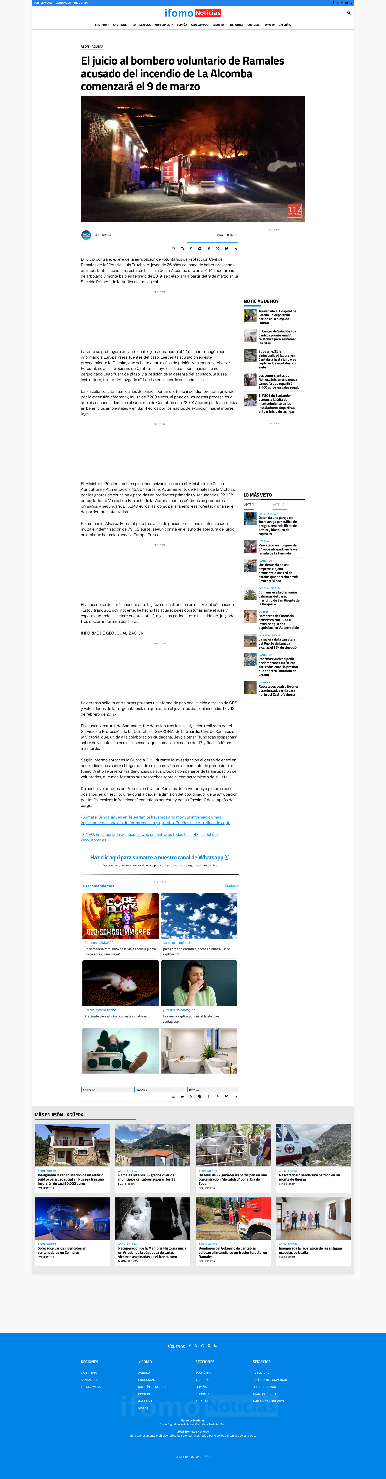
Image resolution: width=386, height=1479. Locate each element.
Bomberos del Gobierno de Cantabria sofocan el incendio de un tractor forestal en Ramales (233, 1252)
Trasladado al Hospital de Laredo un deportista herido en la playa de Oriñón (277, 317)
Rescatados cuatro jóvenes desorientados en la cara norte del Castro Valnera (279, 690)
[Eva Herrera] (86, 235)
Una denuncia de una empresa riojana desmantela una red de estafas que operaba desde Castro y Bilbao (279, 572)
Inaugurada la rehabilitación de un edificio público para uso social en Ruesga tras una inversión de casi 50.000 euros (71, 1179)
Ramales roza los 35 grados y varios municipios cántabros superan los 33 (147, 1177)
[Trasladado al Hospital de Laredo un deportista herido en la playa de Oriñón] (250, 315)
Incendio (142, 1090)
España (201, 1386)
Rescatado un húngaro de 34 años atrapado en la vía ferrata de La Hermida (278, 549)
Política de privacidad (270, 1379)
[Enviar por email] (173, 248)
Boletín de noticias (153, 1386)
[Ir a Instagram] (342, 2)
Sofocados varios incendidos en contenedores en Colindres (62, 1250)
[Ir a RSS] (351, 2)
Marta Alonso (128, 1261)
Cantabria (89, 1090)
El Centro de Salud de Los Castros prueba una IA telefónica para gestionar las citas (277, 337)
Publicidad (261, 1372)
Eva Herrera (102, 235)
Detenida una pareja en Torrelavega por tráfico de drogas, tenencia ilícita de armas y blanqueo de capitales (278, 525)
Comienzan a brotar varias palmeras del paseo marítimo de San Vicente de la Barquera (279, 598)
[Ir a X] (337, 2)
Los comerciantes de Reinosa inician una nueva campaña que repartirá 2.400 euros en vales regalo (279, 381)
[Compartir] (191, 248)
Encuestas (146, 1379)
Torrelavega (43, 2)
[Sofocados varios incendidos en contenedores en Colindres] (72, 1218)
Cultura (201, 1401)
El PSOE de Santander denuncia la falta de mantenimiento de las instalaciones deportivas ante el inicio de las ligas (277, 403)
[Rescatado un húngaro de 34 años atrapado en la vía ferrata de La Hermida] (250, 546)
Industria (81, 2)
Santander (63, 2)
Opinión (144, 1394)
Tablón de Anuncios (268, 1401)
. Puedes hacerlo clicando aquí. (202, 822)
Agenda (144, 1372)
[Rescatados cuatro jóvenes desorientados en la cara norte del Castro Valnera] (250, 687)
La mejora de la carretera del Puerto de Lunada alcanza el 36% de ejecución (279, 643)
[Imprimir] (182, 248)
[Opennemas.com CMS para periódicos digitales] (193, 1456)
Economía (203, 1372)
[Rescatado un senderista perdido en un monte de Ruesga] (313, 1145)
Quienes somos (264, 1386)
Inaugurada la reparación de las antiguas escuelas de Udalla (311, 1250)
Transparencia (264, 1394)
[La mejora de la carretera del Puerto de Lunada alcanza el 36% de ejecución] (250, 640)
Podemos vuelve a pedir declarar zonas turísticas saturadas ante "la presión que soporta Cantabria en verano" (278, 666)
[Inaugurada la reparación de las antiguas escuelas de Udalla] (313, 1218)
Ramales (194, 1090)
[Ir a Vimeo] (346, 2)
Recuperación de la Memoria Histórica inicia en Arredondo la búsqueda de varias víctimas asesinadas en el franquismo (152, 1252)
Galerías (145, 1401)
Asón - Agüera (92, 46)
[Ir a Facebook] (333, 2)
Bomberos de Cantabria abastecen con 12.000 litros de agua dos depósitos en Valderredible (279, 621)
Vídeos (143, 1408)
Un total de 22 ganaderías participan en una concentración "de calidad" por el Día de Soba (233, 1179)
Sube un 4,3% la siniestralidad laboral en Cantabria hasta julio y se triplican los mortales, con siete (278, 359)
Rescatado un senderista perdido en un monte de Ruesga (309, 1177)
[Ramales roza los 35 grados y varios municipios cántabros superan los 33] (152, 1145)
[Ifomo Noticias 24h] (193, 13)
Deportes (202, 1394)
